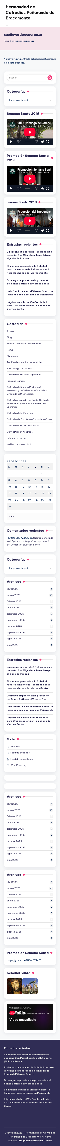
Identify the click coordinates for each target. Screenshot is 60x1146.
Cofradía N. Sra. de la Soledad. (23, 425)
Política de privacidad (19, 444)
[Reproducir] (11, 141)
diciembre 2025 (15, 613)
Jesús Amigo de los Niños (20, 368)
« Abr (11, 516)
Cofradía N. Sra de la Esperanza (24, 374)
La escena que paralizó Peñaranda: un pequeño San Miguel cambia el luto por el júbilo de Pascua (29, 255)
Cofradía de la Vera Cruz (20, 412)
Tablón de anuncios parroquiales (24, 362)
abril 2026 (12, 588)
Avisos (10, 331)
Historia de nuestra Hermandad (24, 343)
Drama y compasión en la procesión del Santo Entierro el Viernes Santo (28, 282)
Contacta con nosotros (20, 431)
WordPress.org (18, 765)
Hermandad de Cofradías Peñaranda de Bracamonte (30, 12)
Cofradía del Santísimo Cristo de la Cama (29, 419)
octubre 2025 (14, 626)
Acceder (15, 746)
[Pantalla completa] (47, 141)
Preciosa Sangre (16, 380)
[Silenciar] (42, 141)
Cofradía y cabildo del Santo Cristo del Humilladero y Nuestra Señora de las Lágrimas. (28, 403)
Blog (9, 337)
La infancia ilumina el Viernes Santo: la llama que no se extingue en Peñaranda (30, 293)
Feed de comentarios (22, 758)
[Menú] (8, 26)
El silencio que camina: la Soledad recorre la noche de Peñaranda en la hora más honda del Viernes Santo (28, 269)
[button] (50, 77)
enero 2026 (13, 607)
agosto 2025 (14, 638)
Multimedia (12, 355)
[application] (30, 132)
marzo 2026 (13, 595)
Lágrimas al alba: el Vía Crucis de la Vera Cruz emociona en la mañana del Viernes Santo (29, 306)
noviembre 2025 (16, 619)
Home (10, 349)
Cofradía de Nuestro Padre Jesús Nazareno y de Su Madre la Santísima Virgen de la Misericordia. (27, 390)
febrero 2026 (14, 601)
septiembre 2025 (16, 632)
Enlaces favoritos (16, 437)
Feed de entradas (20, 752)
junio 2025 (12, 644)
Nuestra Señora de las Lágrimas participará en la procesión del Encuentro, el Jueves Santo (30, 541)
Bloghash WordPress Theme (35, 1140)
